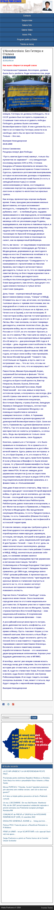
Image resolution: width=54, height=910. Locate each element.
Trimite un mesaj (27, 44)
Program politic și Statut (27, 39)
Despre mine (27, 20)
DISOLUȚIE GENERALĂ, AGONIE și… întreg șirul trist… (25, 821)
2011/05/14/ (9, 61)
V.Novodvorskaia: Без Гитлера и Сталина (23, 52)
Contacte (27, 15)
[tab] (4, 704)
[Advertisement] (27, 874)
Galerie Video (27, 30)
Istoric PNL (27, 34)
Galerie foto (27, 25)
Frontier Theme (47, 908)
